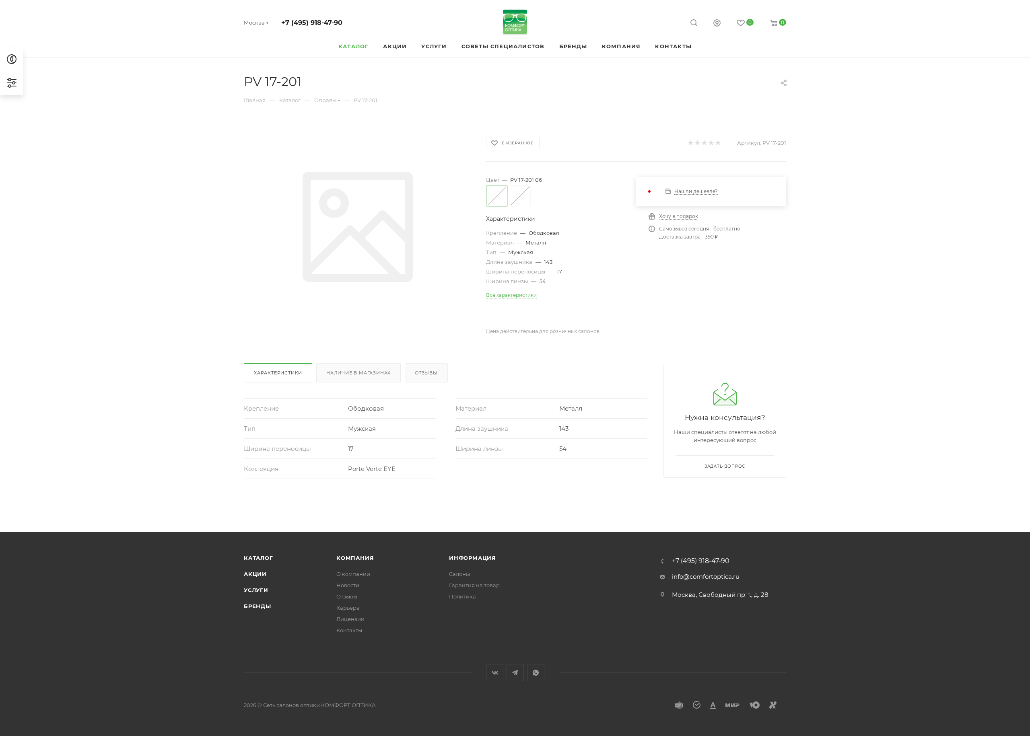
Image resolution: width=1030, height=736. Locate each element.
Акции (255, 574)
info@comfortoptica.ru (706, 576)
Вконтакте (494, 672)
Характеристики (278, 373)
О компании (353, 574)
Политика (462, 596)
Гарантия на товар (474, 585)
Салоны (459, 574)
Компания (355, 558)
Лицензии (350, 619)
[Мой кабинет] (717, 24)
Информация (472, 558)
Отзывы (426, 373)
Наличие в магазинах (358, 373)
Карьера (348, 607)
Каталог (258, 558)
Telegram (515, 672)
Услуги (256, 590)
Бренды (257, 606)
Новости (347, 585)
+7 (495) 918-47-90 (311, 23)
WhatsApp (535, 672)
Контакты (349, 630)
